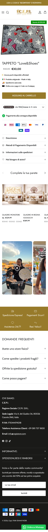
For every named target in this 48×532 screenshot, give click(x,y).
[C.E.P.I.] (24, 12)
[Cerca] (9, 12)
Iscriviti (24, 493)
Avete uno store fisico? (15, 348)
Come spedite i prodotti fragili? (20, 358)
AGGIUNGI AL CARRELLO (24, 95)
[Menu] (3, 12)
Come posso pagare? (14, 378)
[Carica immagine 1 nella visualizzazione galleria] (24, 39)
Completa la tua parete (24, 173)
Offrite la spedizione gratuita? (19, 368)
